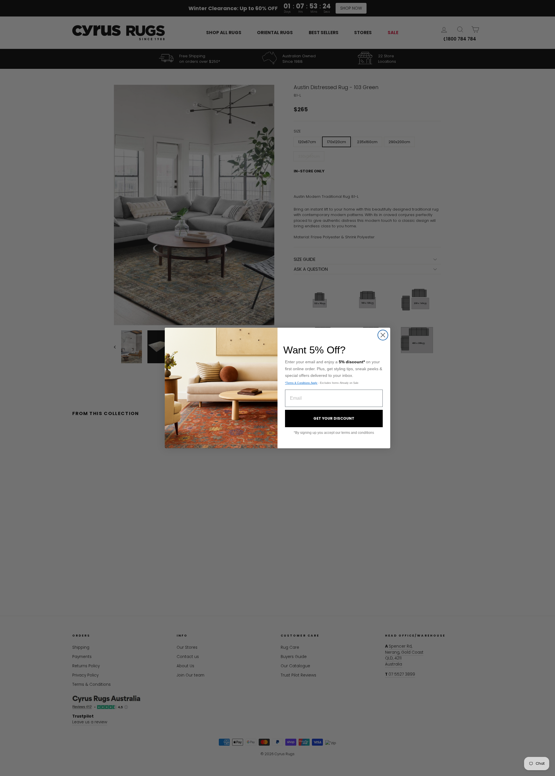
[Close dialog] (383, 335)
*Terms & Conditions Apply (301, 382)
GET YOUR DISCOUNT (333, 418)
